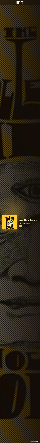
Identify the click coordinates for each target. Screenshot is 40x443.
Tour (13, 2)
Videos (10, 2)
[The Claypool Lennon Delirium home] (20, 2)
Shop (33, 2)
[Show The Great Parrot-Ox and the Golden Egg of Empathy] (33, 441)
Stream (24, 229)
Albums (7, 2)
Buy (20, 229)
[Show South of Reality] (35, 441)
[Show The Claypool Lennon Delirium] (31, 441)
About (27, 2)
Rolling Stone (30, 229)
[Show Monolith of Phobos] (37, 441)
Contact (30, 2)
